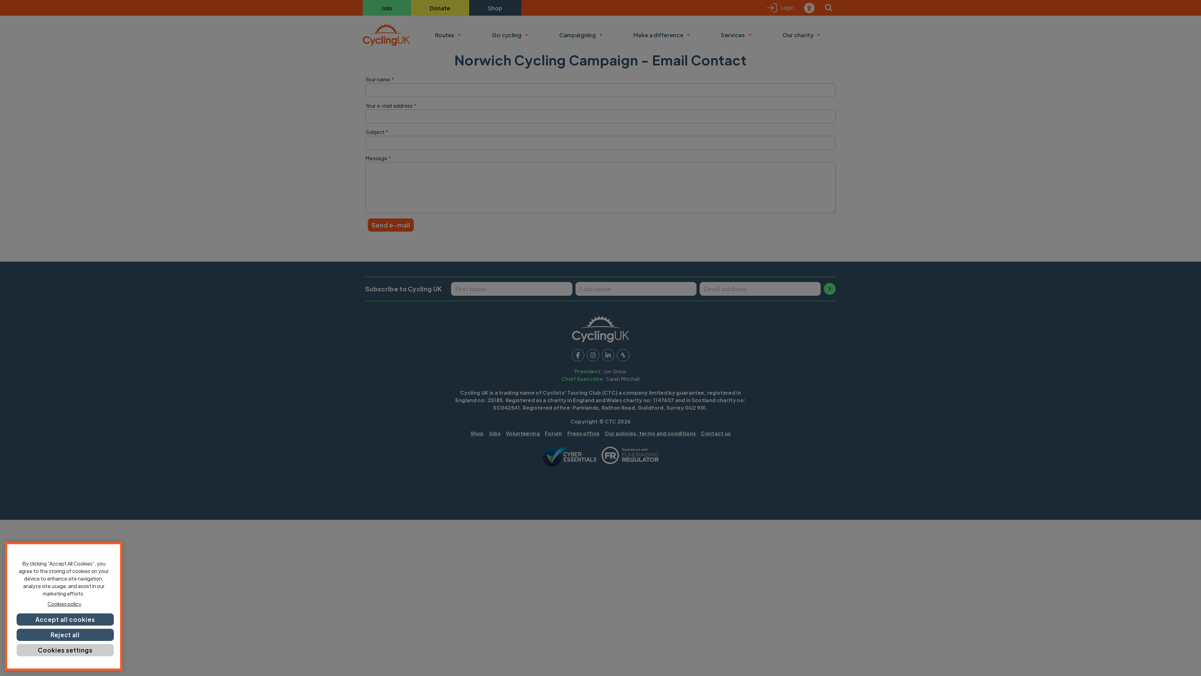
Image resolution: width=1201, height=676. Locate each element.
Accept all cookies (65, 619)
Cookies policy (64, 604)
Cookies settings (65, 650)
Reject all (65, 634)
